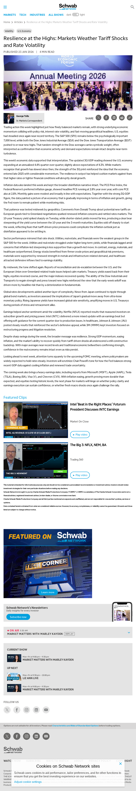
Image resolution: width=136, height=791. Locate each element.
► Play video (80, 434)
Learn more (47, 592)
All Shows (56, 14)
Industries (37, 14)
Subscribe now (18, 616)
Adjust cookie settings (28, 781)
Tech (22, 14)
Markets (10, 14)
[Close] (120, 763)
